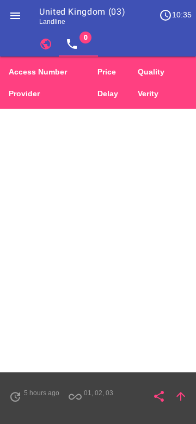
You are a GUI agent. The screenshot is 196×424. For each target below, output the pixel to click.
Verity (148, 93)
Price (106, 71)
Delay (107, 93)
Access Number (38, 71)
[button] (15, 15)
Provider (24, 93)
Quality (151, 71)
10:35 (175, 15)
